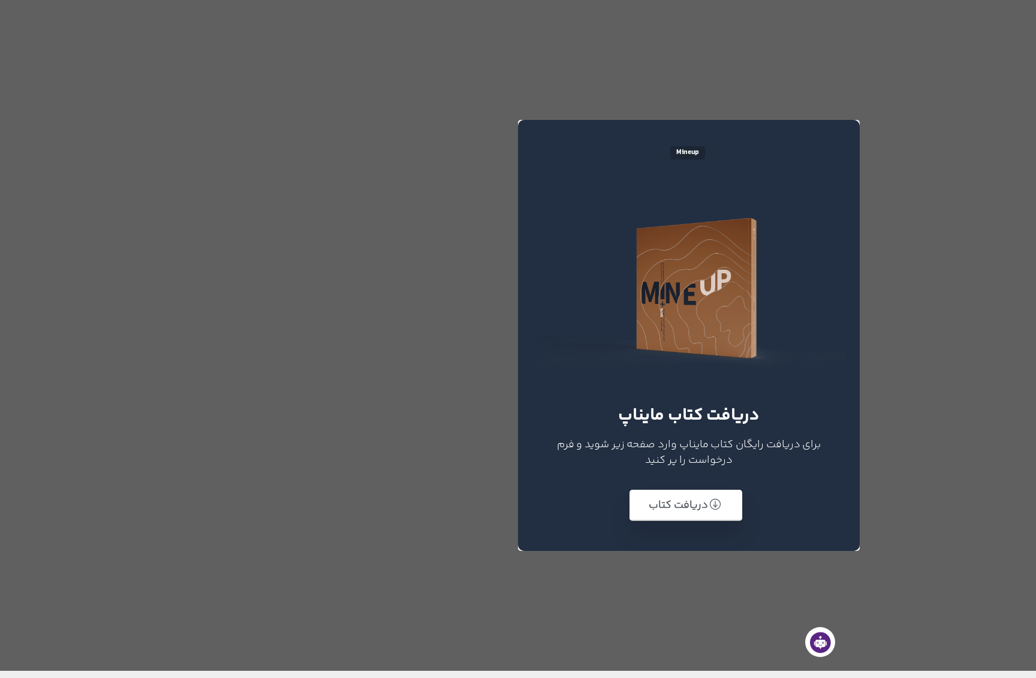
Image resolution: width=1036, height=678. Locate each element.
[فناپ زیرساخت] (820, 642)
